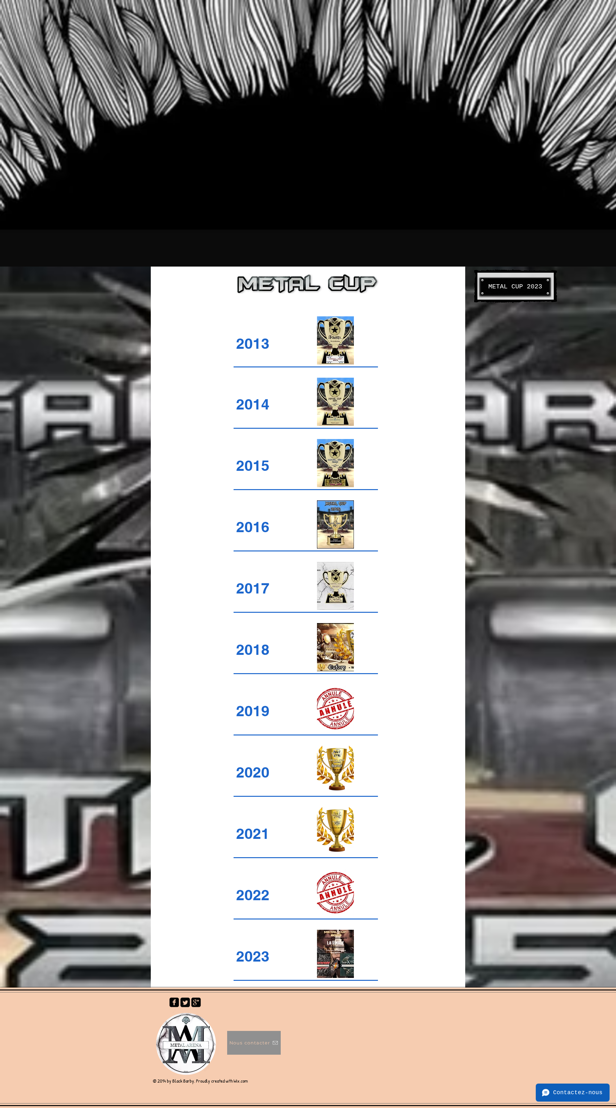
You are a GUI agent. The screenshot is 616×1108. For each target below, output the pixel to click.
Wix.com (241, 1080)
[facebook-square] (174, 1002)
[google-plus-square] (196, 1002)
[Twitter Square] (185, 1002)
